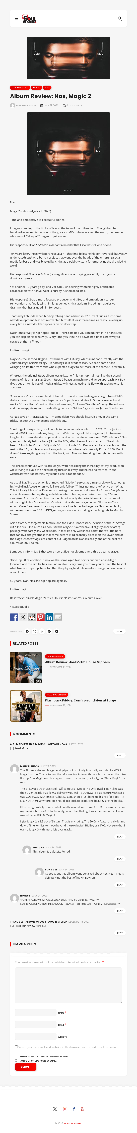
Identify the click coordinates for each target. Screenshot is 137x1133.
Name (62, 1012)
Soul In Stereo (73, 1123)
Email (62, 1025)
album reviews (20, 87)
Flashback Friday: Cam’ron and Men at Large (80, 700)
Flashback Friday (56, 694)
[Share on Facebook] (14, 617)
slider (119, 631)
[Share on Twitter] (23, 617)
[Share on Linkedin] (49, 617)
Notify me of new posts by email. (38, 1060)
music (36, 87)
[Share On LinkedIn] (42, 631)
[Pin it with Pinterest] (41, 617)
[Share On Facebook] (27, 631)
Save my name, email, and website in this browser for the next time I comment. (67, 1047)
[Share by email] (58, 617)
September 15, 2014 (61, 667)
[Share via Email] (57, 631)
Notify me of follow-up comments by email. (44, 1056)
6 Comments (74, 105)
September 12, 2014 (61, 705)
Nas (47, 87)
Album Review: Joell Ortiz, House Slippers (77, 662)
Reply (120, 755)
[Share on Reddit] (32, 617)
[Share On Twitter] (35, 631)
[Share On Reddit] (49, 631)
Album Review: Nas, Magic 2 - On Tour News (38, 744)
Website (62, 1037)
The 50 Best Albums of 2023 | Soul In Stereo (38, 921)
